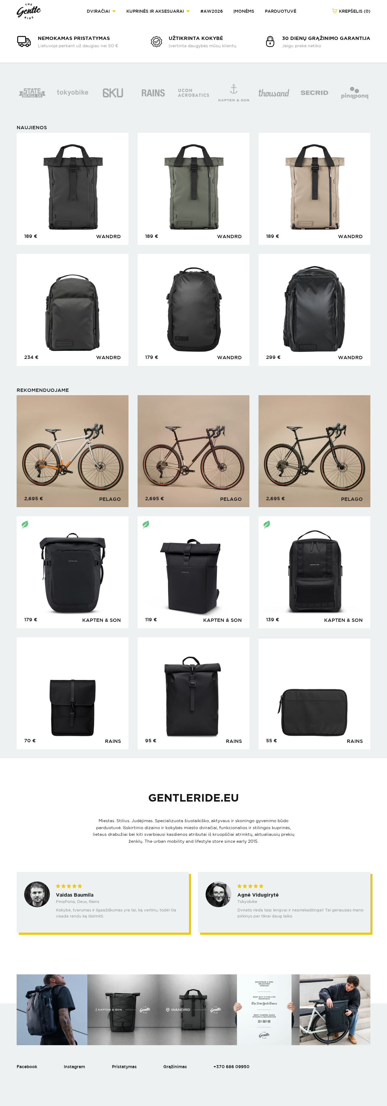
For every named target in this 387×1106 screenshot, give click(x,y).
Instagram (74, 1066)
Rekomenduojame (43, 390)
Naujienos (32, 127)
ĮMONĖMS (243, 11)
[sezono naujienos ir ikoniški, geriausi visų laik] (122, 1009)
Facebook (27, 1066)
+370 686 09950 (231, 1066)
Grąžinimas (175, 1066)
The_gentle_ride (29, 11)
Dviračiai (98, 11)
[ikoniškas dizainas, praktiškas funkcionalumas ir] (52, 1009)
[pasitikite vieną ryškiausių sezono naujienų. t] (193, 1009)
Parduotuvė (280, 11)
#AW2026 (211, 11)
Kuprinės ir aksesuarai (155, 11)
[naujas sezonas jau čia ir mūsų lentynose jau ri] (264, 1009)
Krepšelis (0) (354, 11)
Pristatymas (124, 1066)
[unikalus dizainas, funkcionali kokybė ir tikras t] (335, 1009)
